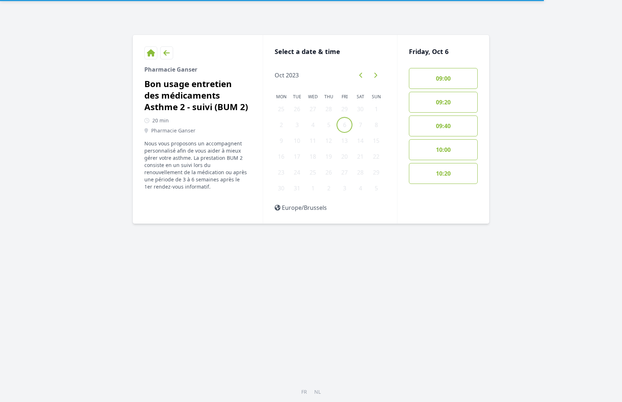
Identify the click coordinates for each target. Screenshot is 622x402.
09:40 (443, 126)
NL (317, 391)
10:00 (443, 150)
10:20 (443, 173)
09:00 (443, 78)
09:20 (443, 102)
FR (304, 391)
